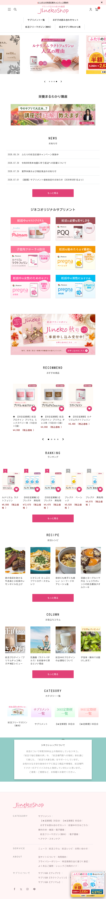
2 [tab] (51, 439)
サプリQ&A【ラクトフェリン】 (53, 878)
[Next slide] (61, 81)
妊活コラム (54, 849)
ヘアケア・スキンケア (49, 839)
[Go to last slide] (44, 81)
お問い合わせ (81, 849)
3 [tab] (54, 439)
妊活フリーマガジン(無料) (38, 27)
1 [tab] (48, 439)
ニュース (42, 849)
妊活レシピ (67, 849)
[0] (96, 10)
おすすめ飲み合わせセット (66, 20)
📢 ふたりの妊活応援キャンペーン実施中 (53, 2)
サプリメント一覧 (36, 20)
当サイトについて (47, 857)
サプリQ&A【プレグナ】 (49, 873)
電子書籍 (74, 834)
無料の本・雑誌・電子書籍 (51, 830)
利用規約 (62, 857)
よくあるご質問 (46, 866)
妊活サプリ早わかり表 (70, 27)
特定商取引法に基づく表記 (75, 861)
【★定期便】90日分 (72, 821)
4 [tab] (57, 439)
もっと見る (53, 193)
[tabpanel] (25, 406)
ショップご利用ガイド (66, 866)
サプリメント (44, 816)
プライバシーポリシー (49, 861)
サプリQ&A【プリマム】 (49, 882)
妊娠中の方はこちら (78, 825)
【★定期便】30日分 (50, 821)
